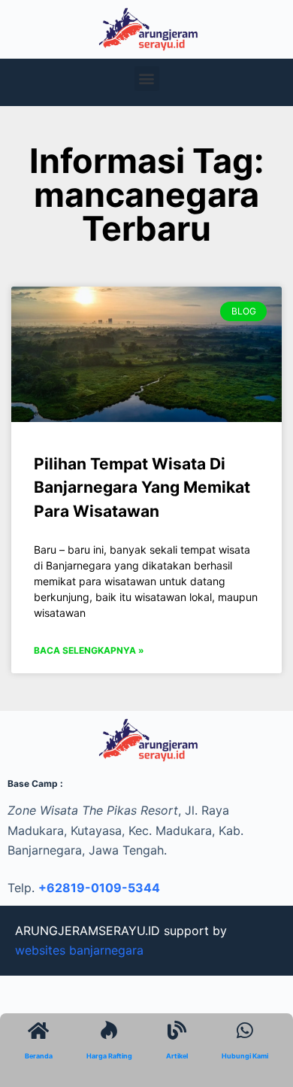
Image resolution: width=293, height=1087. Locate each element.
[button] (146, 78)
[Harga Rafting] (109, 1030)
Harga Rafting (109, 1056)
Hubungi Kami (245, 1056)
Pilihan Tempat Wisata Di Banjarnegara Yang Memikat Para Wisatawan (142, 487)
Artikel (177, 1056)
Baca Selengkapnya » (89, 650)
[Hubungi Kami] (245, 1030)
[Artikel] (177, 1030)
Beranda (39, 1056)
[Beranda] (38, 1030)
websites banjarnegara (79, 950)
